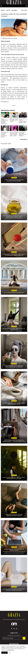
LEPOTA (8, 10)
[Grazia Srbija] (14, 615)
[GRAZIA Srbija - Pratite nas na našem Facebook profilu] (11, 628)
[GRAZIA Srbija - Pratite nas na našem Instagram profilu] (16, 628)
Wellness (14, 10)
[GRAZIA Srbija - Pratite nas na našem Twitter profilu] (14, 628)
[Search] (27, 6)
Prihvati (4, 652)
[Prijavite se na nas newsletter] (24, 638)
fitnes (14, 105)
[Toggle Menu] (1, 6)
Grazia (3, 10)
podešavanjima (10, 650)
